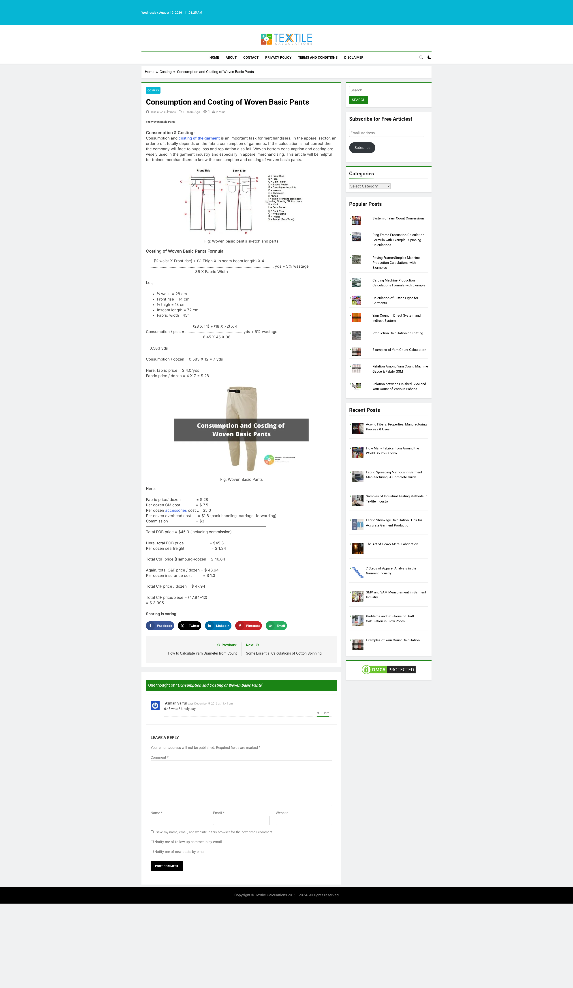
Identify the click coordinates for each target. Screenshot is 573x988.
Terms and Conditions (318, 58)
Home (214, 58)
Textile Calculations (163, 112)
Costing (153, 90)
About (231, 58)
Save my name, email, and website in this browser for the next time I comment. (214, 832)
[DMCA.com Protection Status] (389, 674)
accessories (176, 510)
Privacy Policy (278, 58)
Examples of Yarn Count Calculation (399, 350)
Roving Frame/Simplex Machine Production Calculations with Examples (396, 263)
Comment (160, 757)
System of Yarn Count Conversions (398, 218)
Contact (251, 58)
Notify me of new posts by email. (180, 852)
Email (218, 813)
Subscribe (362, 148)
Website (282, 813)
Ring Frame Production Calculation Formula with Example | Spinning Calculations (398, 240)
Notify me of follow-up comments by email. (188, 842)
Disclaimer (353, 58)
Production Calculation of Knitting (397, 333)
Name (156, 813)
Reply (325, 713)
